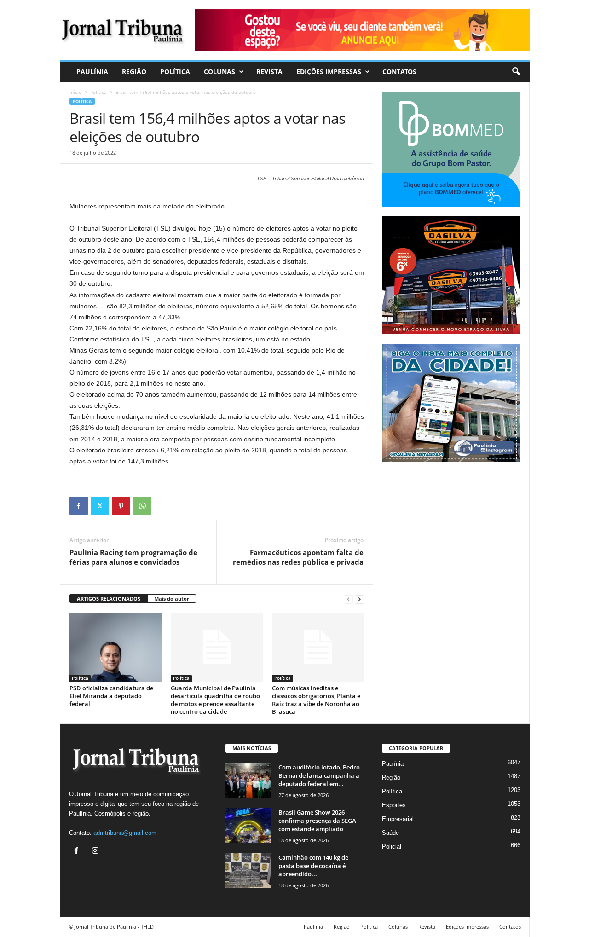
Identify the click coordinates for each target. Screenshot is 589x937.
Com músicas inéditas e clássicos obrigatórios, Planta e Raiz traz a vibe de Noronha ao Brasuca (316, 700)
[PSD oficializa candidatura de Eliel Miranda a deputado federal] (115, 647)
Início (75, 92)
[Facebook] (78, 506)
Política (175, 71)
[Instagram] (96, 851)
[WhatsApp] (142, 506)
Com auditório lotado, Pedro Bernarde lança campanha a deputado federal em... (319, 775)
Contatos (399, 71)
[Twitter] (100, 506)
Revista (269, 71)
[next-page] (359, 599)
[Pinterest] (121, 506)
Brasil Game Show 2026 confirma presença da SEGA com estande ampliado (317, 820)
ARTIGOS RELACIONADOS (108, 598)
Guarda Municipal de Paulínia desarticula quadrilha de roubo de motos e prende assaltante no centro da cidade (215, 700)
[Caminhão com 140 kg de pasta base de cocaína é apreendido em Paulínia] (248, 870)
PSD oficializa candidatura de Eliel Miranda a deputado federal (111, 696)
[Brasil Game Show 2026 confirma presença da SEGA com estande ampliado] (248, 825)
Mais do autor (171, 598)
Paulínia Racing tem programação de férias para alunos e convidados (133, 557)
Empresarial (398, 819)
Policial (391, 846)
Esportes (394, 805)
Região (134, 71)
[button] (516, 72)
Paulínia (92, 71)
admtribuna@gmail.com (124, 832)
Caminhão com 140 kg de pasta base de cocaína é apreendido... (313, 865)
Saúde (390, 832)
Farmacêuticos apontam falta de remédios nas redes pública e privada (298, 557)
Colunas (219, 71)
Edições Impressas (328, 71)
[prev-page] (348, 599)
